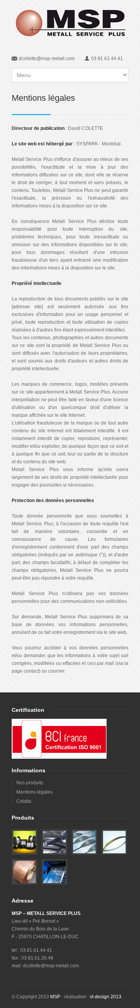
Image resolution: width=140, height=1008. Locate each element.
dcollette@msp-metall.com (47, 58)
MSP (55, 996)
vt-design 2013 (105, 996)
